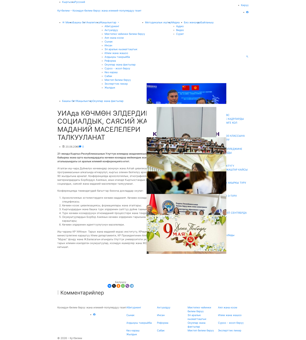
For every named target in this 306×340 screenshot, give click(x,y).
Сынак (109, 41)
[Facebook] (247, 12)
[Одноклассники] (118, 286)
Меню (69, 22)
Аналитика (93, 22)
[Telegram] (132, 286)
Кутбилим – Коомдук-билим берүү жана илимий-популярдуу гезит (99, 10)
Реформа (110, 60)
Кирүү (245, 5)
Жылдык (110, 87)
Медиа (175, 22)
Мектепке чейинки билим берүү (125, 33)
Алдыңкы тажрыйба (117, 56)
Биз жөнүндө (192, 22)
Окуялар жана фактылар (120, 64)
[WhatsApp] (123, 286)
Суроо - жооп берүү (117, 68)
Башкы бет (79, 22)
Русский (80, 2)
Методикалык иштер (158, 22)
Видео (180, 30)
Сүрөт (180, 33)
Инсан (108, 45)
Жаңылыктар (108, 22)
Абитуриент (112, 26)
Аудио (180, 26)
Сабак (108, 76)
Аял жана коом (114, 37)
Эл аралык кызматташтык (121, 49)
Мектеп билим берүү (118, 79)
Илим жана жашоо (116, 53)
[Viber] (127, 286)
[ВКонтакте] (109, 286)
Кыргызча (68, 2)
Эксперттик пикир (116, 83)
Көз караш (111, 72)
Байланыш (207, 22)
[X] (114, 286)
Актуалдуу (111, 30)
